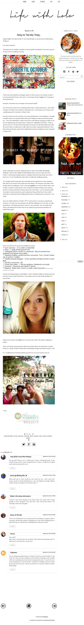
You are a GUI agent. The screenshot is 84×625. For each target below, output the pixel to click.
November (64, 200)
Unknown (13, 552)
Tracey (12, 534)
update (28, 438)
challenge (26, 436)
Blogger (45, 616)
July (62, 213)
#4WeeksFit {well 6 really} (74, 123)
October (63, 203)
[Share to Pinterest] (34, 444)
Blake (20, 340)
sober (40, 436)
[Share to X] (23, 444)
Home (24, 2)
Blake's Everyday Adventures (20, 496)
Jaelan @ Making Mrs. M (18, 475)
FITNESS (42, 2)
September (64, 206)
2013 (63, 239)
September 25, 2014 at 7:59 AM (49, 495)
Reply (12, 468)
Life (59, 2)
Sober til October (47, 436)
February (64, 231)
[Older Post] (54, 608)
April (62, 224)
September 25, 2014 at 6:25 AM (49, 456)
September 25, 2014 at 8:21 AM (49, 514)
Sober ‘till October (44, 170)
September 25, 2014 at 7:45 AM (49, 475)
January (63, 234)
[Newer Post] (3, 608)
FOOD (33, 2)
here (34, 259)
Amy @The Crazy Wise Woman (20, 457)
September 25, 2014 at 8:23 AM (49, 533)
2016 (63, 187)
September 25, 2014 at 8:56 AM (49, 552)
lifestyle (36, 436)
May (62, 220)
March (63, 227)
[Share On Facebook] (29, 444)
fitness (32, 436)
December (64, 196)
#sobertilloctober (8, 436)
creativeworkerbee (49, 620)
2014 (63, 194)
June (62, 217)
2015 (63, 190)
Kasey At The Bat (16, 515)
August (63, 210)
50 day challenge (18, 436)
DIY (51, 2)
